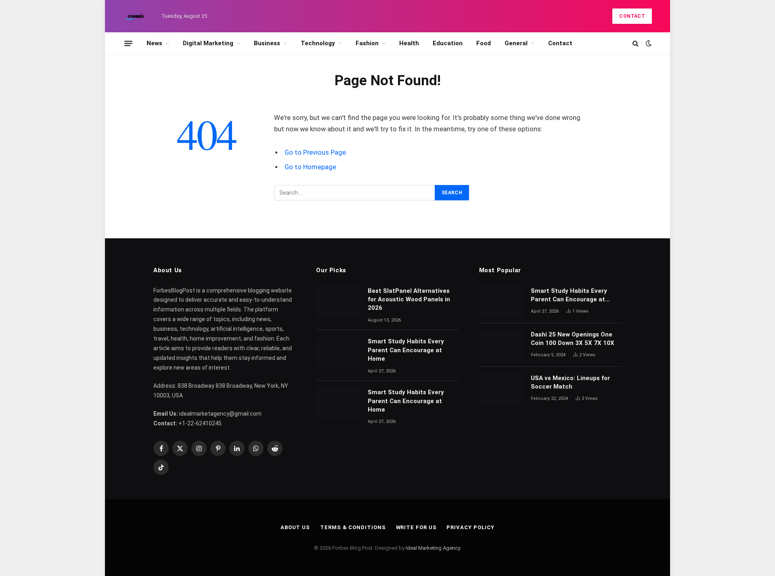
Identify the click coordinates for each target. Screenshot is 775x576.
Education (448, 43)
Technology (318, 43)
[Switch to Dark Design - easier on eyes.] (648, 43)
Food (483, 43)
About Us (295, 527)
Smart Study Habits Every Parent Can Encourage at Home (406, 350)
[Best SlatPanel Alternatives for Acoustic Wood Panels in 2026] (338, 301)
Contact (632, 16)
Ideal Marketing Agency (433, 548)
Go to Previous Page (315, 152)
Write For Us (416, 527)
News (154, 43)
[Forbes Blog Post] (135, 16)
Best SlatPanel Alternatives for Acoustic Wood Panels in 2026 (409, 299)
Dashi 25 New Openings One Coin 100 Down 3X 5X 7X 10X (573, 339)
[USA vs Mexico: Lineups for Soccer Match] (501, 388)
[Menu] (128, 43)
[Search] (635, 43)
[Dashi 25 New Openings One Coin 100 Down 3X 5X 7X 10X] (501, 345)
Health (409, 43)
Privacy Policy (470, 527)
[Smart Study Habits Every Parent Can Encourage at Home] (338, 351)
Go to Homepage (310, 167)
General (516, 43)
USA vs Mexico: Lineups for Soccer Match (570, 382)
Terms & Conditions (352, 527)
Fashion (367, 43)
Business (267, 43)
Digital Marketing (208, 43)
